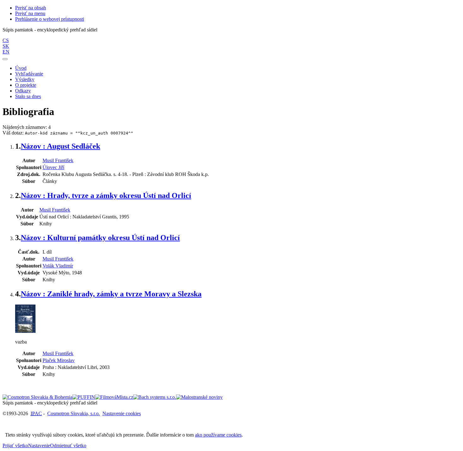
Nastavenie (39, 445)
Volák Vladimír (58, 265)
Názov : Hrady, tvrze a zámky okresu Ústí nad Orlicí (106, 195)
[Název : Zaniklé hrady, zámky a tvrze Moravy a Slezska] (25, 331)
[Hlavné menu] (5, 59)
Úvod (20, 68)
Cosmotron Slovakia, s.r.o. (73, 413)
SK (6, 46)
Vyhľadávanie (29, 73)
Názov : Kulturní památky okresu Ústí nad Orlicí (100, 238)
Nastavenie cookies (121, 413)
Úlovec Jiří (53, 167)
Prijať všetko (15, 445)
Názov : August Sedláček (60, 146)
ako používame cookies (218, 434)
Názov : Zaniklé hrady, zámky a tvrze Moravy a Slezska (111, 294)
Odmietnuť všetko (68, 445)
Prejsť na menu (30, 13)
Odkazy (23, 90)
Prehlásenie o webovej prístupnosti (49, 19)
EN (6, 51)
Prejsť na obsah (30, 7)
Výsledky (24, 79)
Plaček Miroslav (59, 360)
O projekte (25, 85)
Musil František (58, 160)
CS (6, 40)
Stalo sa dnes (28, 96)
